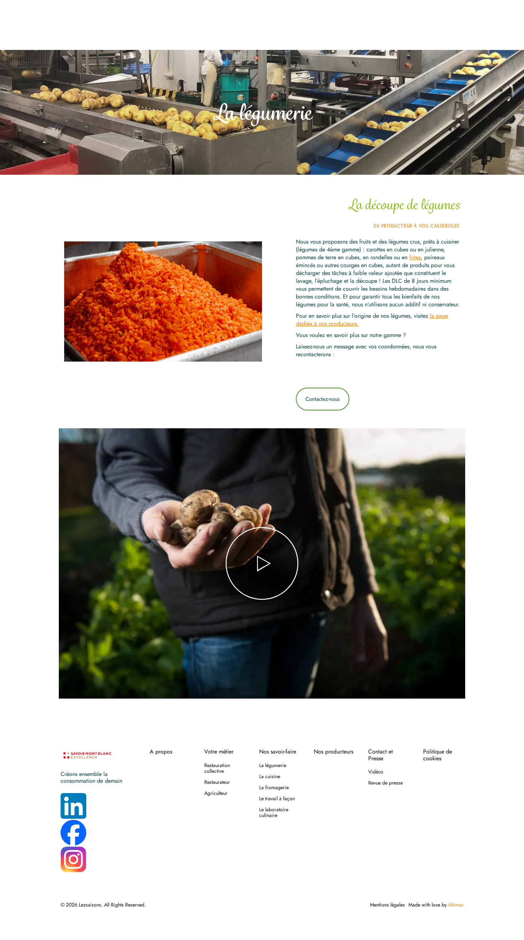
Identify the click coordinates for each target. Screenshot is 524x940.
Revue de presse (385, 783)
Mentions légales (387, 904)
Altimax (455, 904)
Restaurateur (217, 782)
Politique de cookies (437, 755)
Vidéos (375, 772)
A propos (161, 752)
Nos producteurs (333, 752)
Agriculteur (215, 793)
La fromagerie (274, 787)
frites (415, 257)
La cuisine (269, 776)
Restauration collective (217, 768)
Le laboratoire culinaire (273, 812)
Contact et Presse (380, 755)
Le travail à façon (277, 798)
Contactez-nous (322, 399)
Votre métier (218, 752)
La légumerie (272, 765)
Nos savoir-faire (277, 752)
